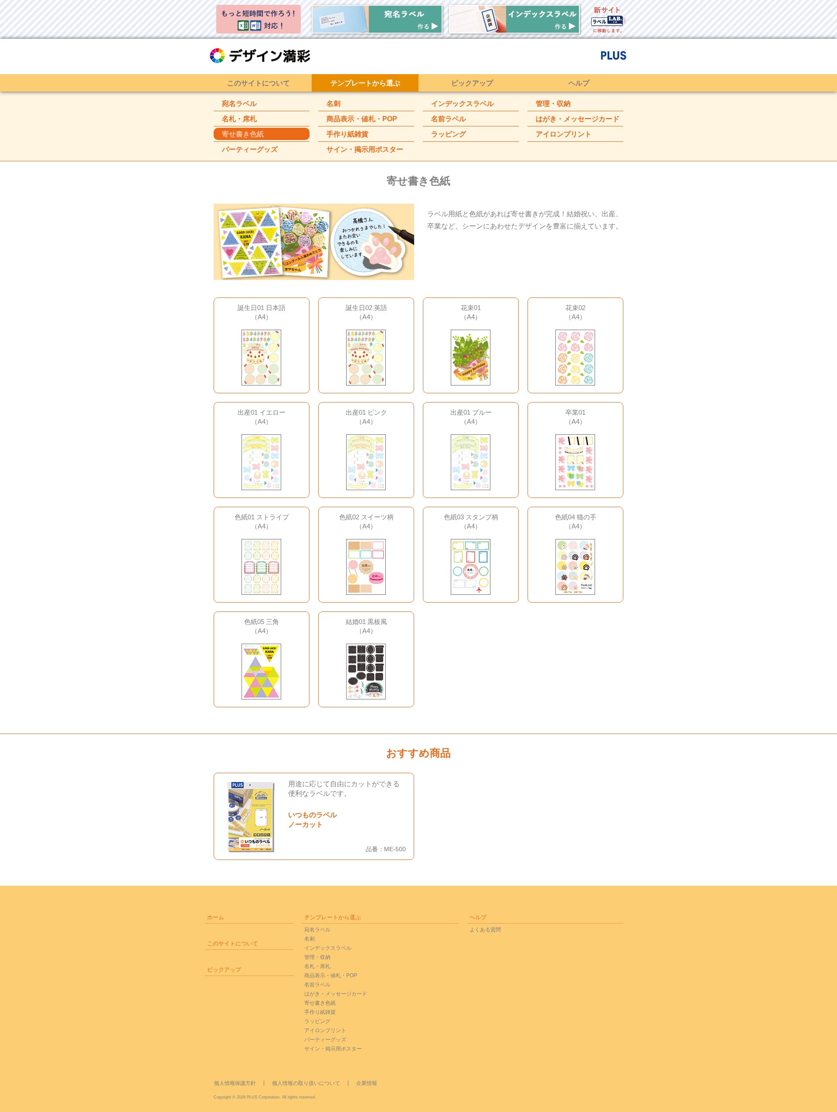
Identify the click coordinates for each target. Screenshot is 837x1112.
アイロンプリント (564, 134)
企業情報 (366, 1083)
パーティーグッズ (250, 149)
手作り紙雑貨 (347, 134)
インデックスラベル (462, 103)
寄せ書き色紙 (243, 134)
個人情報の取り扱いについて (306, 1083)
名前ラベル (448, 119)
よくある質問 (485, 930)
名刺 (333, 103)
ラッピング (448, 134)
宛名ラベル (239, 103)
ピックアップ (472, 83)
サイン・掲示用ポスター (365, 149)
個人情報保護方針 (235, 1083)
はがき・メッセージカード (577, 119)
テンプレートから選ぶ (365, 83)
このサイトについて (258, 83)
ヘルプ (578, 83)
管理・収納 (553, 103)
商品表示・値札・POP (362, 119)
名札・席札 (239, 119)
